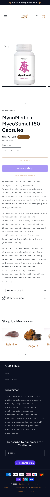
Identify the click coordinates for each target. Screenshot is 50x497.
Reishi (10, 344)
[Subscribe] (41, 453)
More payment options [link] (25, 175)
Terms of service (26, 491)
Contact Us (11, 379)
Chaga (31, 346)
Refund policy (21, 487)
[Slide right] (31, 104)
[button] (6, 17)
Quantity (6, 145)
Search (8, 373)
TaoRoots (23, 484)
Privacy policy (38, 487)
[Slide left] (19, 104)
